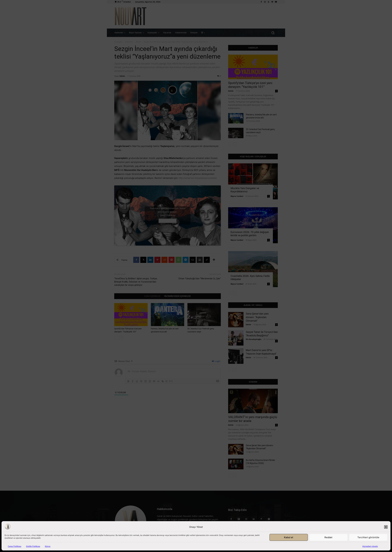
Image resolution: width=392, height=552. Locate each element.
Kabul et (288, 537)
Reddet (328, 537)
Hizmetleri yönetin (370, 546)
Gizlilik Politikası (33, 546)
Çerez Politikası (14, 546)
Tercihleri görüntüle (368, 537)
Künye (47, 546)
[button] (385, 527)
